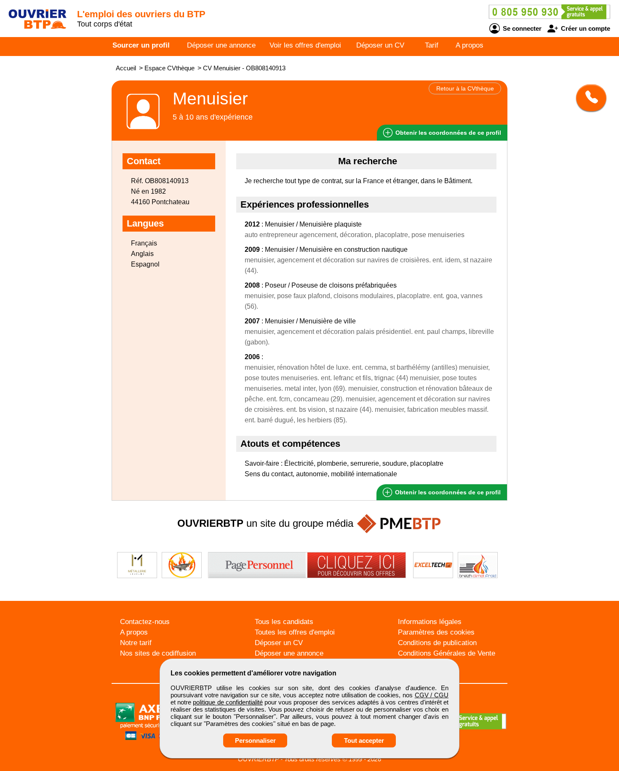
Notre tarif (136, 643)
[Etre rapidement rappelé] (588, 98)
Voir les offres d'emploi (305, 45)
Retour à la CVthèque (465, 88)
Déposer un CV (380, 45)
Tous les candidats (284, 622)
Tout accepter (364, 740)
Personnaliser (255, 740)
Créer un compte (584, 28)
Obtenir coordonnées (447, 132)
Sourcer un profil (141, 45)
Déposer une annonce (221, 45)
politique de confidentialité (227, 702)
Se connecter (521, 28)
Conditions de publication (437, 643)
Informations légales (430, 622)
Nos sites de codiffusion (158, 653)
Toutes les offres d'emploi (295, 632)
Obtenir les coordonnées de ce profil (447, 492)
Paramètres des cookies (436, 632)
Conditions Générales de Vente (446, 653)
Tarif (431, 45)
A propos (469, 45)
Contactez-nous (145, 622)
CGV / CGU (431, 695)
